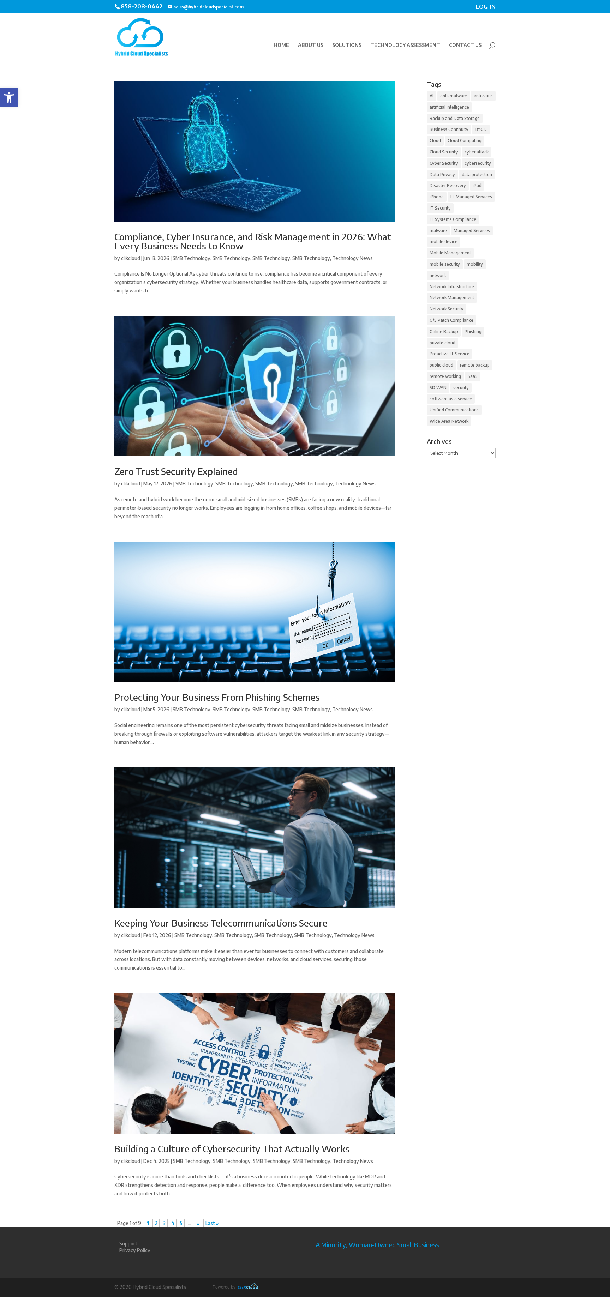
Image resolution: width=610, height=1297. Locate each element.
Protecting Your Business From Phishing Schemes (217, 697)
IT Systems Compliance (453, 219)
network (438, 275)
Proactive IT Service (450, 353)
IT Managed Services (471, 196)
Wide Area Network (449, 421)
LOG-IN (486, 7)
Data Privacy (442, 174)
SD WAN (438, 387)
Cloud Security (444, 152)
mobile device (444, 241)
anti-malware (453, 95)
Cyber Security (444, 163)
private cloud (442, 342)
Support (128, 1244)
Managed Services (472, 230)
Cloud (435, 140)
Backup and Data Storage (455, 118)
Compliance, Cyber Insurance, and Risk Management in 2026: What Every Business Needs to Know (252, 241)
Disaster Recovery (448, 185)
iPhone (437, 196)
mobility (475, 264)
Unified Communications (454, 409)
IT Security (440, 208)
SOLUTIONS (346, 45)
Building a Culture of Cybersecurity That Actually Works (231, 1148)
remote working (445, 376)
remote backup (475, 365)
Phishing (473, 331)
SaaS (473, 376)
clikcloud (130, 258)
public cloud (441, 365)
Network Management (452, 297)
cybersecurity (478, 163)
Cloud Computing (465, 140)
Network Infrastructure (452, 286)
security (461, 387)
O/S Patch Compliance (451, 320)
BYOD (481, 129)
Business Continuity (449, 129)
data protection (477, 174)
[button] (9, 97)
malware (438, 230)
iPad (477, 185)
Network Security (447, 309)
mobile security (445, 264)
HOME (281, 45)
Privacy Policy (134, 1250)
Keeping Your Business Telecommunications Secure (221, 923)
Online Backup (444, 331)
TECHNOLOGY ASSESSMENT (405, 45)
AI (431, 95)
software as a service (451, 399)
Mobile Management (450, 252)
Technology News (352, 258)
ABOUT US (310, 45)
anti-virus (483, 95)
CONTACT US (465, 45)
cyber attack (477, 152)
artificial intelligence (449, 107)
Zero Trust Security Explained (176, 471)
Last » (212, 1223)
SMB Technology (191, 258)
